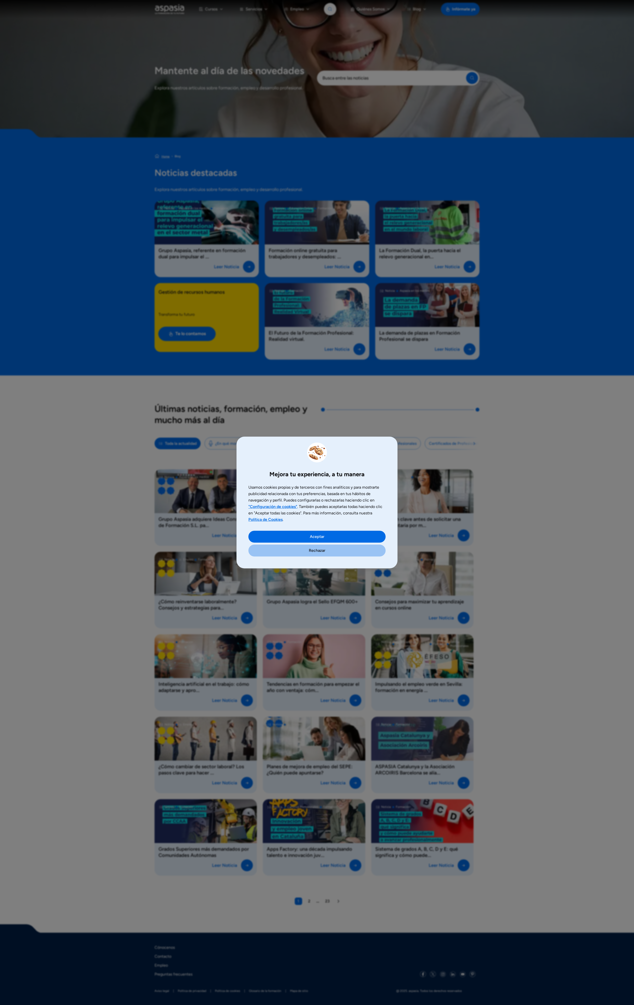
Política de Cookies (265, 519)
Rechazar (317, 550)
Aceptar (317, 536)
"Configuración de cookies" (272, 506)
